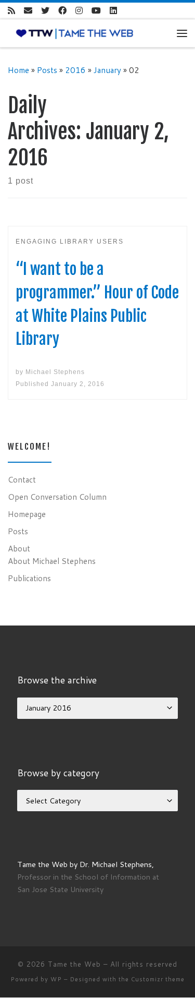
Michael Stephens (55, 372)
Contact (22, 479)
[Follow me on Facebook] (62, 10)
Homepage (27, 514)
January (107, 70)
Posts (47, 70)
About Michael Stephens (52, 561)
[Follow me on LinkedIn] (113, 10)
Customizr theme (158, 979)
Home (18, 70)
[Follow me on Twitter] (45, 10)
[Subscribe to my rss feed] (11, 10)
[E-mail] (28, 10)
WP (56, 979)
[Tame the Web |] (74, 33)
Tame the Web (74, 964)
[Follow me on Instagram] (79, 10)
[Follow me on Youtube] (96, 10)
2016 (75, 70)
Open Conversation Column (57, 496)
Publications (29, 578)
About (19, 548)
